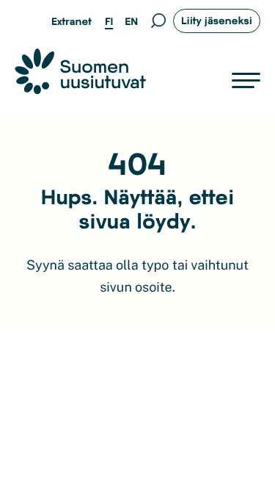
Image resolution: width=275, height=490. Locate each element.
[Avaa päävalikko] (246, 80)
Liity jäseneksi (216, 20)
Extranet (71, 21)
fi (109, 21)
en (131, 21)
